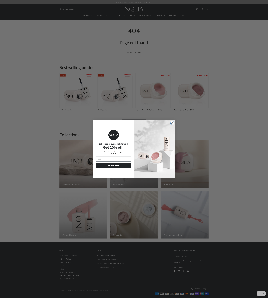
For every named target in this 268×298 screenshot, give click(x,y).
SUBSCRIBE (113, 165)
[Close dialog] (172, 123)
